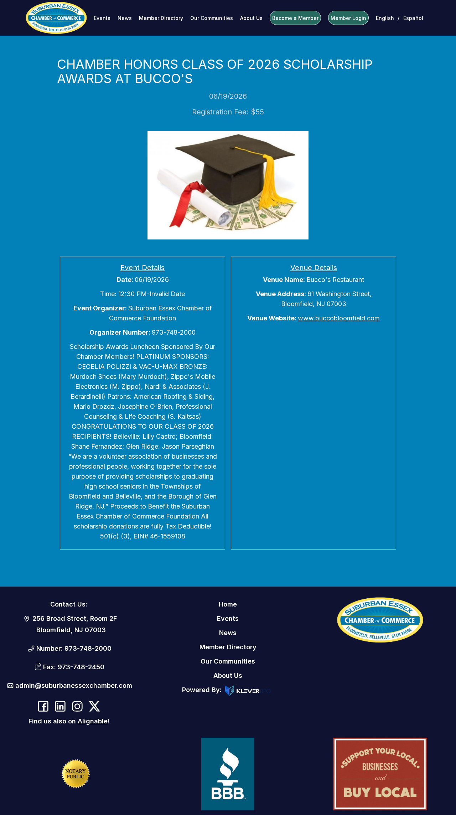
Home (228, 604)
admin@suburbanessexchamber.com (73, 685)
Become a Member (295, 18)
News (125, 18)
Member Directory (161, 18)
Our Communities (211, 18)
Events (102, 18)
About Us (251, 18)
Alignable (93, 721)
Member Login (348, 18)
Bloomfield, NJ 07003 (71, 630)
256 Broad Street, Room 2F (74, 618)
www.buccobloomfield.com (339, 318)
